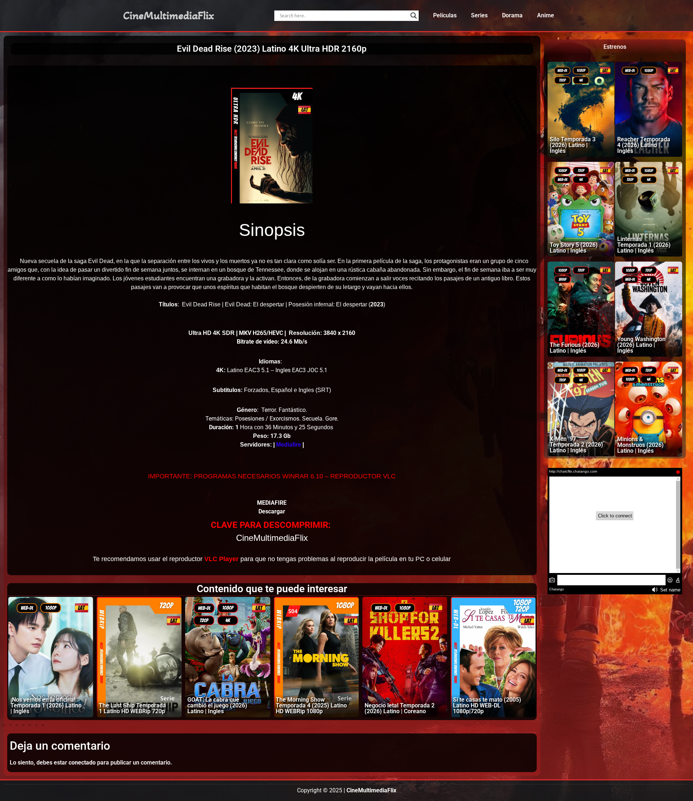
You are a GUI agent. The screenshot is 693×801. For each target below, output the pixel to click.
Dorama (512, 15)
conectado (82, 762)
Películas (445, 15)
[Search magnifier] (414, 15)
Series (479, 15)
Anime (545, 15)
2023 (376, 304)
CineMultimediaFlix (168, 15)
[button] (4, 725)
